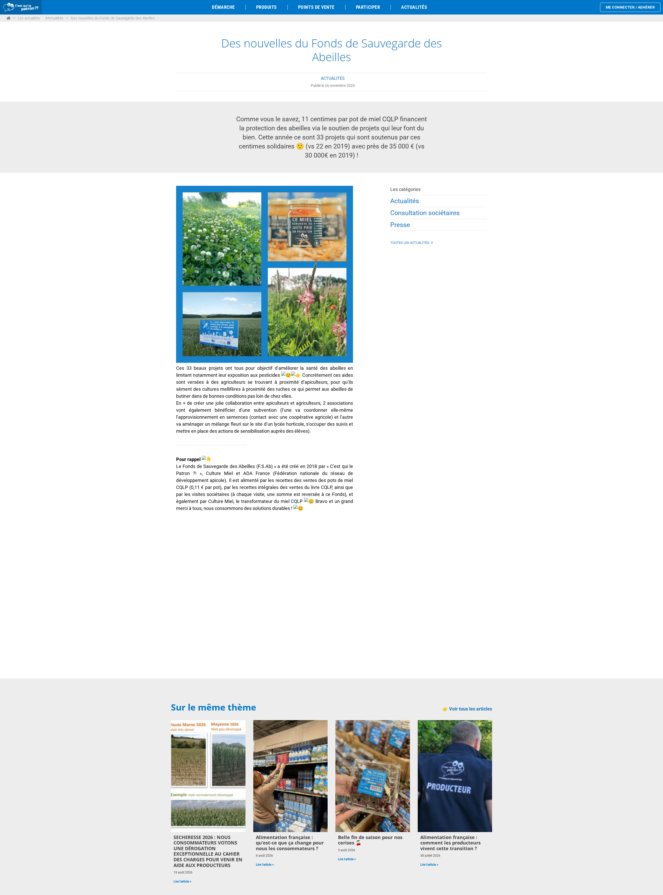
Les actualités (29, 18)
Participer (368, 7)
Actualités (414, 7)
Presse (400, 225)
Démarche (223, 7)
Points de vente (316, 7)
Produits (266, 7)
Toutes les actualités (410, 243)
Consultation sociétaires (425, 213)
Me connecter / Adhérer (630, 7)
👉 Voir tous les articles (467, 709)
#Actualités (54, 18)
